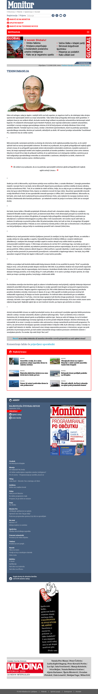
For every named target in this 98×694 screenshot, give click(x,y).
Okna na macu (14, 550)
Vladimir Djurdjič (67, 65)
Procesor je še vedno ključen (18, 537)
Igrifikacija (12, 564)
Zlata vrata (13, 555)
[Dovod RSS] (64, 15)
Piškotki (19, 12)
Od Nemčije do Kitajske (17, 463)
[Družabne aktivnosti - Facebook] (52, 15)
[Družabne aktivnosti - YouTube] (60, 15)
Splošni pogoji (55, 691)
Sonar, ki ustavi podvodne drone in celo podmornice (34, 384)
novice (22, 358)
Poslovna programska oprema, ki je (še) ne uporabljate (27, 516)
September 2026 (14, 408)
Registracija (12, 15)
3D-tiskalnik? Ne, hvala (17, 469)
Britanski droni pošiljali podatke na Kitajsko (74, 374)
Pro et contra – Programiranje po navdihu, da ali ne (26, 475)
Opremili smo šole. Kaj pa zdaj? (19, 514)
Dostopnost (68, 691)
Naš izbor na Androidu (17, 566)
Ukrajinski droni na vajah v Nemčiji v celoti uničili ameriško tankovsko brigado (74, 363)
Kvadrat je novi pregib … (17, 544)
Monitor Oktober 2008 (81, 65)
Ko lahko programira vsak (18, 496)
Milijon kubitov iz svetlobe (18, 525)
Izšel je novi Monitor (16, 493)
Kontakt (37, 12)
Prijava (22, 15)
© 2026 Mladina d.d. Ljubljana (27, 691)
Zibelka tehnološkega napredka (20, 531)
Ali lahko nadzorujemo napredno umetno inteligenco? (27, 472)
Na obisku (12, 505)
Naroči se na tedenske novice (24, 26)
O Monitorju (11, 12)
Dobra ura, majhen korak (17, 487)
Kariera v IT (13, 522)
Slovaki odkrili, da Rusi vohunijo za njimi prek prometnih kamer (74, 384)
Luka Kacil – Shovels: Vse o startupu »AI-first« (24, 481)
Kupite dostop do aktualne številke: (25, 576)
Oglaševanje (28, 12)
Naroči (15, 338)
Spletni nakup (16, 23)
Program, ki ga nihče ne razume (20, 499)
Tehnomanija (84, 63)
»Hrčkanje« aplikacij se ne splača (20, 511)
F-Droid (11, 561)
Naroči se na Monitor (20, 19)
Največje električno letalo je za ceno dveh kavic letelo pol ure (34, 374)
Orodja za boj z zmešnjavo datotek (20, 552)
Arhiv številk (16, 418)
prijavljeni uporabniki (43, 344)
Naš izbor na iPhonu (16, 569)
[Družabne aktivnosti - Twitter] (56, 15)
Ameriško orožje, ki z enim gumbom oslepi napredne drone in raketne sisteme (33, 363)
